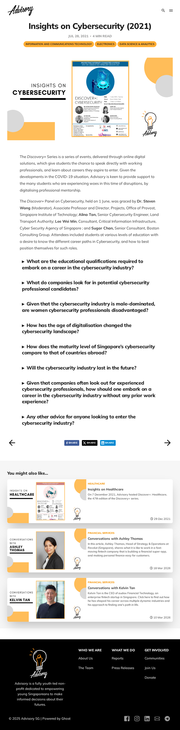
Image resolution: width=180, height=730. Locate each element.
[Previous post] (11, 441)
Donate (150, 677)
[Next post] (166, 441)
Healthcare (96, 483)
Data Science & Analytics (137, 44)
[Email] (157, 721)
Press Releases (123, 668)
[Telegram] (167, 721)
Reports (117, 658)
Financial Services (101, 533)
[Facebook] (127, 721)
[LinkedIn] (147, 721)
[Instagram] (137, 721)
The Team (85, 668)
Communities (154, 658)
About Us (85, 658)
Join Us (150, 668)
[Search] (163, 10)
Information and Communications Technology (59, 44)
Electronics (105, 44)
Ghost (65, 718)
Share (72, 442)
